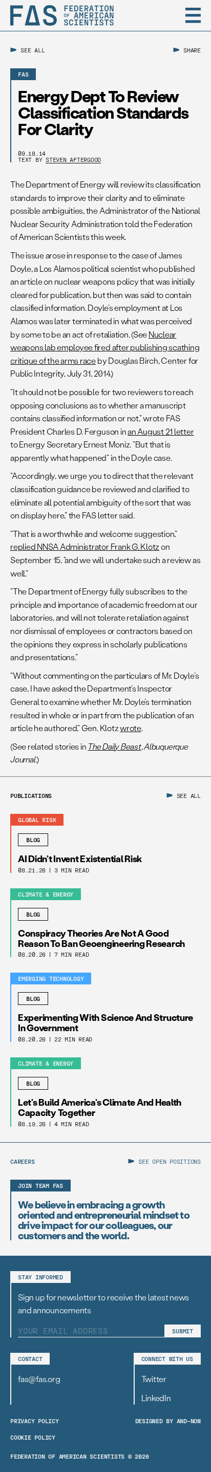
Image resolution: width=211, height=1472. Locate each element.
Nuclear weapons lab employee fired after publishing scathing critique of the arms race (105, 347)
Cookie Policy (32, 1437)
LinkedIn (156, 1397)
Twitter (153, 1378)
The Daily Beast (114, 746)
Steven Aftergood (73, 159)
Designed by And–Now (168, 1420)
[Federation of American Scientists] (62, 15)
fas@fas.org (39, 1378)
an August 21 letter (161, 431)
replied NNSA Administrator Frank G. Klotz (84, 546)
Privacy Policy (34, 1420)
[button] (193, 15)
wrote (130, 727)
